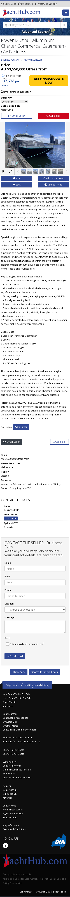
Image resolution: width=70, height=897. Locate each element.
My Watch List (10, 721)
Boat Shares (9, 773)
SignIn (49, 4)
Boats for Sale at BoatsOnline (18, 737)
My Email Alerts (10, 725)
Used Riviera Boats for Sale (17, 777)
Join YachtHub (10, 793)
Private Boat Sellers (13, 809)
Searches (26, 3)
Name (7, 562)
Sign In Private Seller (13, 813)
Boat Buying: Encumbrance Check (19, 729)
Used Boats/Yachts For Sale (17, 698)
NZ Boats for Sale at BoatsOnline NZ (21, 741)
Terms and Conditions (14, 829)
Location (9, 603)
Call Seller (54, 115)
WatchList (43, 3)
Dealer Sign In (10, 789)
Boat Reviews (9, 805)
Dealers (7, 785)
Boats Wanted (10, 817)
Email (7, 576)
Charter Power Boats (13, 753)
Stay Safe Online (11, 825)
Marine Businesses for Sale (17, 769)
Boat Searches (10, 713)
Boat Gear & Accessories (15, 717)
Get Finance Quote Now (49, 81)
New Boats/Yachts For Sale (16, 694)
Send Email (16, 656)
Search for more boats (44, 672)
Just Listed (8, 706)
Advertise (7, 797)
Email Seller (18, 115)
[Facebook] (5, 845)
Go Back (20, 672)
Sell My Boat (9, 3)
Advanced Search (35, 31)
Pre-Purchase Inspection (17, 91)
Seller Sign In (59, 891)
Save (7, 638)
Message (9, 617)
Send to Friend (54, 184)
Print (17, 178)
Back (17, 184)
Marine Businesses (33, 59)
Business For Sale (9, 59)
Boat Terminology (12, 765)
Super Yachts (9, 702)
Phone (8, 590)
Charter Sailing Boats (13, 749)
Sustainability (9, 761)
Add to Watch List (54, 178)
